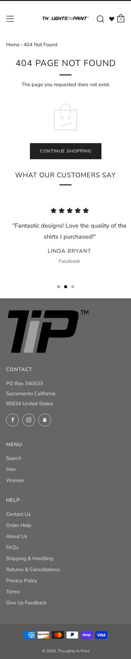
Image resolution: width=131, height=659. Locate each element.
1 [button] (58, 286)
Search (13, 458)
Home (12, 44)
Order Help (18, 525)
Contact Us (18, 514)
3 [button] (72, 286)
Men (11, 469)
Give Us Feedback (26, 602)
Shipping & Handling (29, 558)
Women (15, 480)
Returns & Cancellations (33, 569)
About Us (16, 536)
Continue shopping (65, 151)
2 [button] (65, 286)
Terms (13, 591)
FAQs (12, 547)
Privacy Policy (21, 580)
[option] (65, 238)
